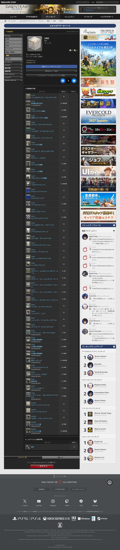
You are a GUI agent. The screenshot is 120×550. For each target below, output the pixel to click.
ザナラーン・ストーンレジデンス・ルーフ (44, 279)
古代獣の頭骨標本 (37, 340)
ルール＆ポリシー (80, 511)
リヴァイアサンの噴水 (38, 111)
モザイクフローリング (38, 211)
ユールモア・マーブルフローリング (42, 131)
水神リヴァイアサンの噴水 (39, 118)
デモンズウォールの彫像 (39, 178)
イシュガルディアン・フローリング (42, 225)
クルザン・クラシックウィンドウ (41, 418)
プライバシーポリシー (49, 511)
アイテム (8, 36)
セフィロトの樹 (36, 431)
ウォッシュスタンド (37, 388)
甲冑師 (33, 122)
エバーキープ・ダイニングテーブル (42, 151)
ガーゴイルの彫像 (37, 165)
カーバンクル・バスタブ (39, 374)
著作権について (37, 511)
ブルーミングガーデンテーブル (41, 258)
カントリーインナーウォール (40, 405)
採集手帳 (8, 71)
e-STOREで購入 (60, 489)
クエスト (8, 65)
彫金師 (33, 129)
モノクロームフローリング (39, 218)
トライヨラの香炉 (37, 144)
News (26, 505)
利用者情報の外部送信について (95, 511)
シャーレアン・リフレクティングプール (44, 320)
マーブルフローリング (38, 205)
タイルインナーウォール (39, 191)
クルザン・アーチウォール (39, 252)
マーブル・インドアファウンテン (41, 307)
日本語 (100, 2)
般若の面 (34, 381)
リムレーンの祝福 (37, 171)
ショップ (8, 77)
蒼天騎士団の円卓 (37, 103)
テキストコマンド (10, 80)
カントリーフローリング (39, 412)
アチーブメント (10, 74)
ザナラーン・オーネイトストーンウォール (44, 300)
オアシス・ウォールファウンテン (41, 124)
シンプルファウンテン (38, 265)
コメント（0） (23, 457)
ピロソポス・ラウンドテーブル (41, 238)
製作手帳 (8, 68)
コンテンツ (8, 62)
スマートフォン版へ (61, 476)
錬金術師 (33, 403)
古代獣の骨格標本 (37, 346)
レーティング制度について (24, 511)
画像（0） (61, 457)
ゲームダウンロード (78, 489)
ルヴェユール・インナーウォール (41, 138)
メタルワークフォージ (38, 185)
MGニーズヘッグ (36, 360)
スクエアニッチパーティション (41, 245)
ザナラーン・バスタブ (38, 158)
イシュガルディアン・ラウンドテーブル (44, 97)
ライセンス (71, 511)
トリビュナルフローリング (39, 367)
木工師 (33, 95)
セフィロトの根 (36, 424)
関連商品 (42, 489)
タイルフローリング (37, 198)
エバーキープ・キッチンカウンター (42, 327)
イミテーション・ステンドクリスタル (43, 333)
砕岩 (32, 447)
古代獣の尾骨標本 (37, 353)
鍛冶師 (33, 109)
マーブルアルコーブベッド (39, 232)
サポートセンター (61, 511)
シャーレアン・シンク (38, 313)
